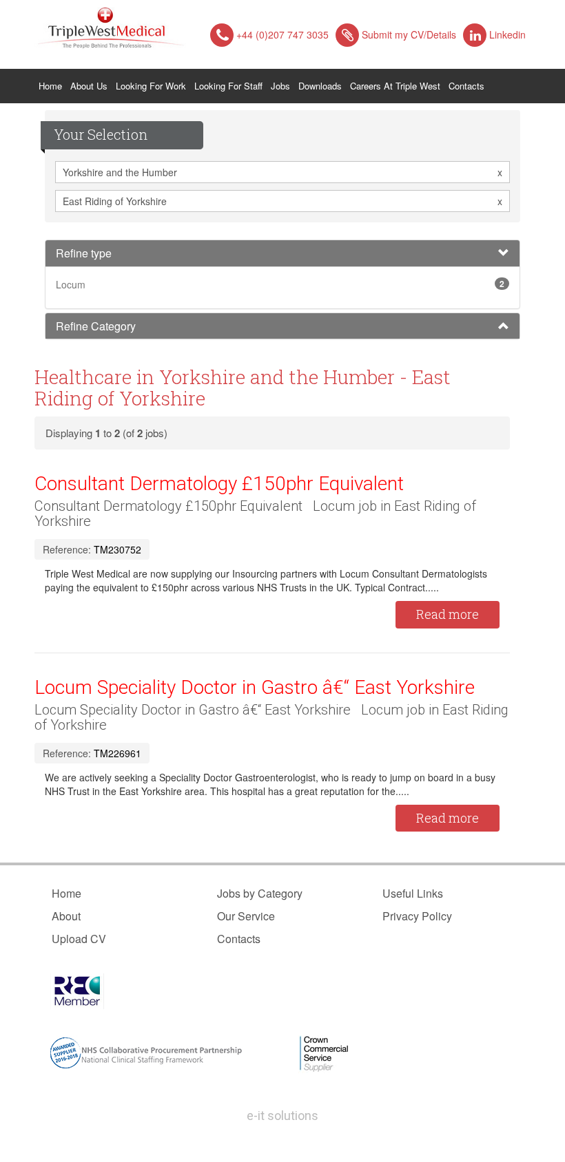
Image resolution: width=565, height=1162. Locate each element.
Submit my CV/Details (409, 34)
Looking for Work (151, 85)
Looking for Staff (228, 85)
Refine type (84, 253)
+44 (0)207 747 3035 (282, 34)
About (66, 916)
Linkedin (507, 34)
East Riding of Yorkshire (282, 201)
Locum (70, 284)
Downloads (320, 85)
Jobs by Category (259, 893)
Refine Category (96, 326)
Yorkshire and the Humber (282, 172)
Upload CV (79, 939)
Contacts (466, 85)
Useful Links (412, 893)
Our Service (246, 916)
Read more (447, 614)
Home (52, 85)
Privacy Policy (417, 916)
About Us (88, 85)
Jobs (280, 85)
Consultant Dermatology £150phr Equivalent (219, 483)
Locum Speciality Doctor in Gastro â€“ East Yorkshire (254, 687)
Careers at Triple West (395, 85)
